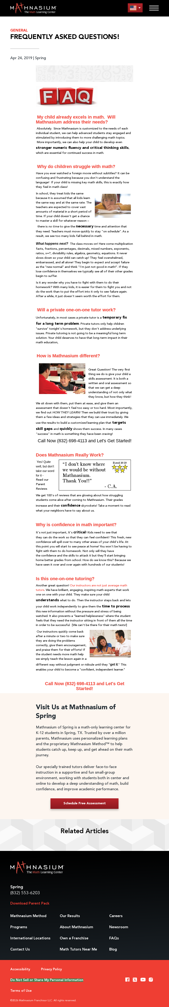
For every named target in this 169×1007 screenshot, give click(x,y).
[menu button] (135, 7)
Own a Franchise (74, 938)
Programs (18, 927)
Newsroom (118, 927)
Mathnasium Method (28, 916)
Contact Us (20, 949)
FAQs (114, 938)
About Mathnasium (76, 927)
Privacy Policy (51, 969)
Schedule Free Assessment (84, 803)
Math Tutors (78, 949)
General (19, 30)
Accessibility (20, 969)
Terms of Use (21, 991)
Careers (116, 916)
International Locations (30, 938)
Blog (113, 949)
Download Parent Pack (29, 903)
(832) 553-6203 (25, 893)
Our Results (70, 916)
